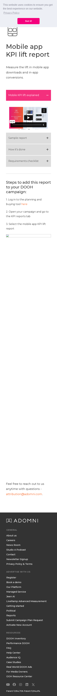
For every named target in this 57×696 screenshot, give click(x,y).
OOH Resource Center (19, 676)
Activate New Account (19, 625)
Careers (10, 540)
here (24, 204)
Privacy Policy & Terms (19, 564)
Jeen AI (10, 596)
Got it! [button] (28, 21)
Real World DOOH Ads (19, 667)
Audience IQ (13, 657)
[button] (8, 684)
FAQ (8, 648)
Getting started (15, 606)
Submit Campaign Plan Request (24, 620)
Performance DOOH (18, 643)
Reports (11, 615)
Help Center (13, 653)
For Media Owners (17, 672)
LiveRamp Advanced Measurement (26, 601)
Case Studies (13, 662)
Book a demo (13, 582)
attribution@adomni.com (24, 494)
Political (11, 611)
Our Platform (13, 587)
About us (11, 535)
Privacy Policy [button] (11, 13)
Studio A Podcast (16, 550)
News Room (13, 545)
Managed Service (16, 592)
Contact (10, 554)
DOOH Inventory (16, 638)
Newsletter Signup (17, 559)
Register (11, 577)
